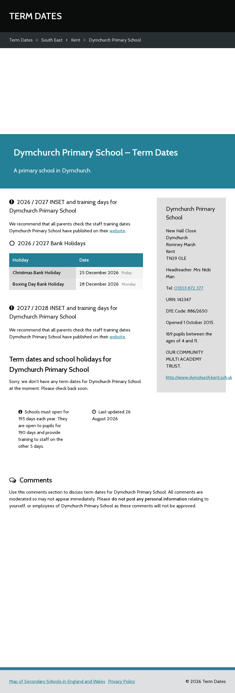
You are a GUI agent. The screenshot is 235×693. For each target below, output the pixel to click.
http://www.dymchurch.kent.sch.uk (199, 377)
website (117, 230)
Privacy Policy (121, 681)
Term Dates (35, 15)
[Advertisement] (117, 91)
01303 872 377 (188, 288)
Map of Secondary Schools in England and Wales (57, 681)
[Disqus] (117, 585)
